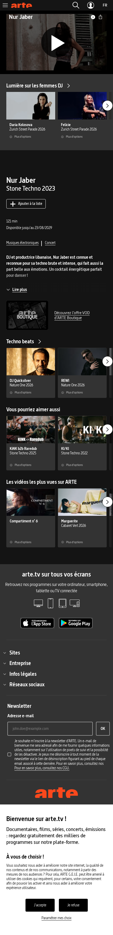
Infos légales (23, 674)
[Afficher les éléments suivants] (107, 105)
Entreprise (20, 663)
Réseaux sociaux (26, 684)
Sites (14, 653)
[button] (76, 5)
